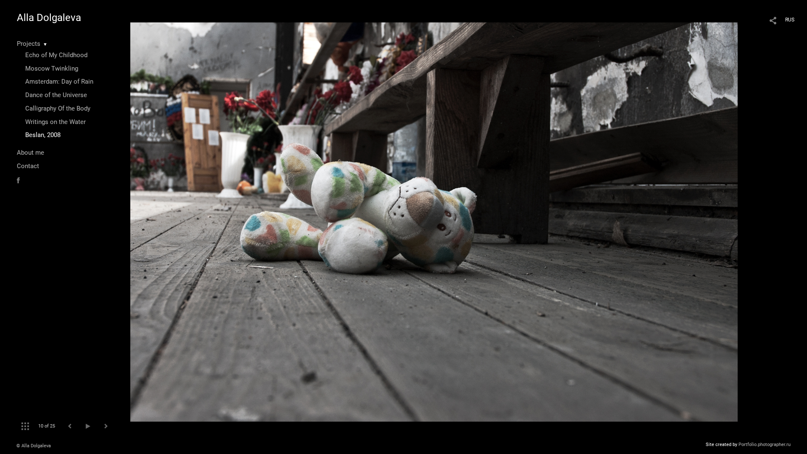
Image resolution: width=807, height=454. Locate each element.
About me (30, 152)
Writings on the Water (55, 122)
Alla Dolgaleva (49, 18)
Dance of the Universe (56, 95)
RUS (789, 20)
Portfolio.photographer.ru (764, 444)
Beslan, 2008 (43, 135)
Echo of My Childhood (56, 55)
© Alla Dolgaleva (33, 446)
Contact (28, 166)
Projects (28, 44)
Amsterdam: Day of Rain (59, 81)
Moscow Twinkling (51, 68)
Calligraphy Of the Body (57, 108)
